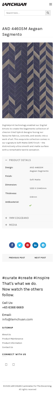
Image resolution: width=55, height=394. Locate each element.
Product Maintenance (12, 339)
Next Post (40, 257)
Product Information (12, 343)
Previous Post (17, 257)
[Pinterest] (28, 245)
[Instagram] (13, 364)
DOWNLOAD (11, 235)
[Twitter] (20, 245)
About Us (6, 334)
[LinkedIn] (35, 245)
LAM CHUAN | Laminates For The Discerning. (31, 386)
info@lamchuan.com (17, 319)
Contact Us (7, 347)
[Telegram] (43, 245)
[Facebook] (12, 245)
